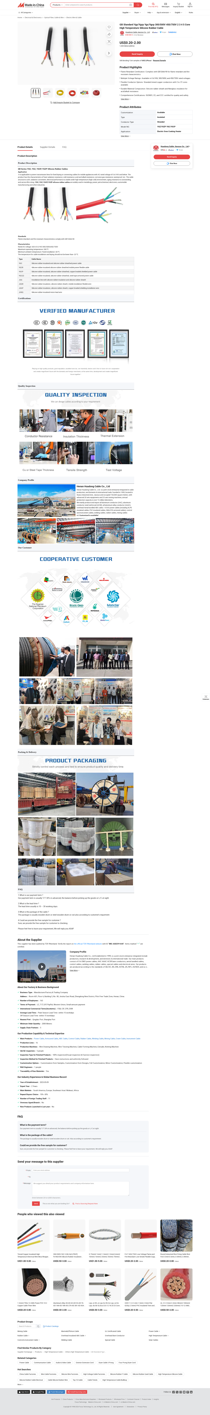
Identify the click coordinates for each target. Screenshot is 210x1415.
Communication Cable (42, 1362)
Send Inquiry (137, 54)
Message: (27, 1183)
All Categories (26, 12)
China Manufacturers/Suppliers (85, 1399)
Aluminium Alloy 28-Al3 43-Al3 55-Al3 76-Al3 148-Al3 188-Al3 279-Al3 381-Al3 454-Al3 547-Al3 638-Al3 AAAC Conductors (68, 1305)
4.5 (164, 150)
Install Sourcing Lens (78, 1392)
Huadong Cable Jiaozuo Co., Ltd (137, 32)
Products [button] (56, 5)
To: (30, 1177)
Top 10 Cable (78, 1380)
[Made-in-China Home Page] (31, 5)
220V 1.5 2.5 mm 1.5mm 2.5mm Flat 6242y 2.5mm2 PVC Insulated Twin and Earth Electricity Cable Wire (139, 1305)
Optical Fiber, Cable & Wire (54, 17)
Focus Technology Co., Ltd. (88, 1407)
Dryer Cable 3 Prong (106, 1362)
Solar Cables (153, 1340)
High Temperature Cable (158, 1335)
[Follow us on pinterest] (187, 1392)
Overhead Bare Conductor (115, 1335)
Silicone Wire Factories (69, 1374)
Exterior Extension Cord (85, 1362)
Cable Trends (92, 1380)
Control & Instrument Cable (28, 1340)
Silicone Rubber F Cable (119, 1374)
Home (20, 17)
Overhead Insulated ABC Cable (73, 1335)
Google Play (38, 1392)
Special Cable (110, 1340)
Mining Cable (109, 1038)
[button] (130, 5)
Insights (156, 1399)
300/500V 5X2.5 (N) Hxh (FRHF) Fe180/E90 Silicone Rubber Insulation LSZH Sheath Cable (67, 1256)
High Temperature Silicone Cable (170, 1374)
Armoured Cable (51, 1038)
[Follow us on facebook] (173, 1392)
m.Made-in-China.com (111, 1402)
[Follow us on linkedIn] (191, 1392)
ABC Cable (63, 1038)
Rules (191, 12)
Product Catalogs (52, 1326)
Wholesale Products (105, 1399)
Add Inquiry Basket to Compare (66, 102)
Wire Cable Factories (48, 1374)
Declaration (130, 1407)
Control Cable (74, 1038)
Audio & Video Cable (63, 1362)
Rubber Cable (85, 1038)
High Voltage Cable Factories (94, 1374)
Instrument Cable (133, 1038)
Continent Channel (133, 1399)
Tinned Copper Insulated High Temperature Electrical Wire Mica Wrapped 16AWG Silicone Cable (33, 1256)
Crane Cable (121, 1038)
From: (28, 1170)
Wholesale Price (119, 1399)
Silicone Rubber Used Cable (143, 1374)
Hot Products (55, 1399)
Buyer (137, 12)
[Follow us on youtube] (184, 1392)
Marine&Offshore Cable (70, 1331)
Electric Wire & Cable (74, 17)
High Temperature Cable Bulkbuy (114, 1380)
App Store (24, 1392)
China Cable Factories (27, 1374)
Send (36, 1203)
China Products (68, 1399)
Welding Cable (98, 1038)
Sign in (190, 6)
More (20, 1384)
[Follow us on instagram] (180, 1392)
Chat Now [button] (176, 54)
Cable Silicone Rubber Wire (58, 1380)
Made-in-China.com (94, 1402)
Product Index (146, 1399)
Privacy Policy (142, 1407)
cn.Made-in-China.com (128, 1402)
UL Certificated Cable (113, 1331)
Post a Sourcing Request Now (85, 1203)
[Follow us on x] (177, 1392)
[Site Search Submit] (138, 4)
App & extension (163, 12)
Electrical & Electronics (33, 17)
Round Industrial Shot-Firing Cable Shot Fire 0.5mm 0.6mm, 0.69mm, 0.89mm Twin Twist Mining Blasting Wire (175, 1256)
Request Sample (159, 60)
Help (149, 12)
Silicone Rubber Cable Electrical (31, 1380)
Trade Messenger (56, 1392)
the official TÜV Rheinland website (88, 943)
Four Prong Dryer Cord (127, 1362)
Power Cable (39, 1038)
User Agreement (118, 1407)
